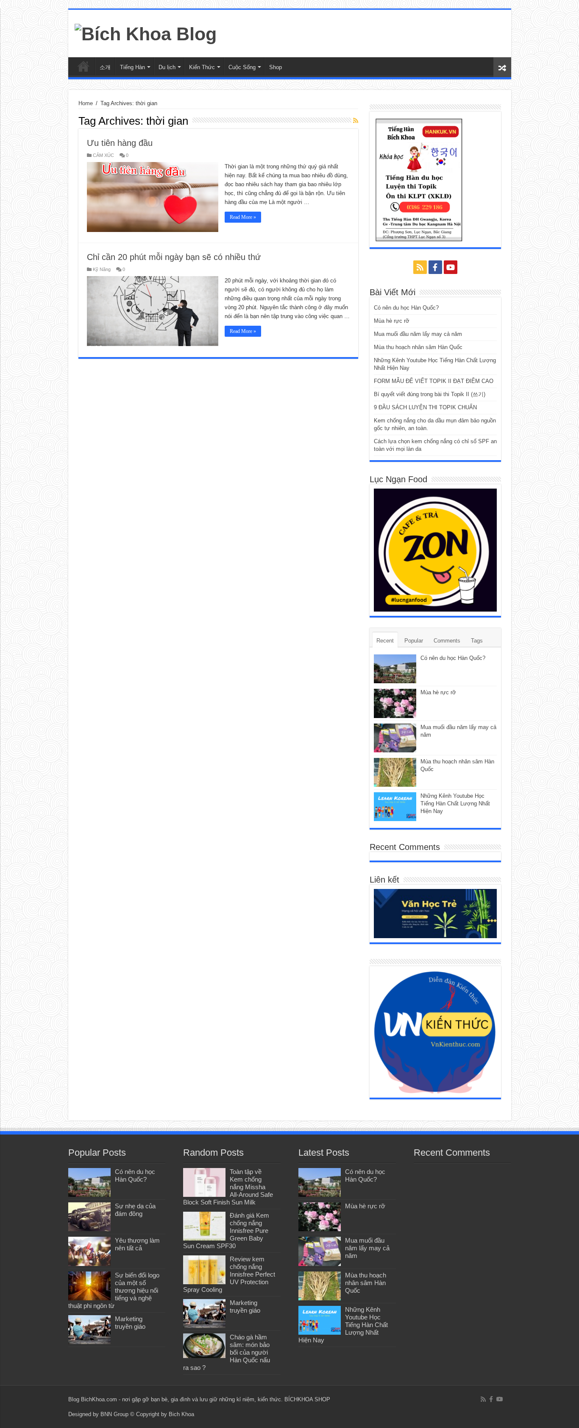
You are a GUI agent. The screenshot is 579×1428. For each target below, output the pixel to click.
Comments (447, 640)
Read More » (243, 217)
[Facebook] (435, 267)
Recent (385, 640)
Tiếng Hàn (132, 67)
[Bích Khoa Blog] (146, 32)
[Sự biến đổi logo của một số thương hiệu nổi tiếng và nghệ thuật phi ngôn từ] (89, 1286)
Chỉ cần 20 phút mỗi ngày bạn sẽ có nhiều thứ (174, 257)
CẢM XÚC (103, 155)
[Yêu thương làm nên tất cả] (89, 1251)
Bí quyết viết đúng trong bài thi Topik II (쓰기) (429, 394)
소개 (105, 67)
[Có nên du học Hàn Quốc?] (89, 1182)
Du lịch (167, 67)
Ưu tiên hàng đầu (120, 143)
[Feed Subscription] (355, 120)
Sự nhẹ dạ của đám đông (135, 1209)
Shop (275, 67)
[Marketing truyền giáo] (89, 1329)
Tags (477, 640)
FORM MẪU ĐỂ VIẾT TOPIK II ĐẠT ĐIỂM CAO (433, 381)
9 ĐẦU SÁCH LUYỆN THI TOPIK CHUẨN (425, 407)
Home (85, 103)
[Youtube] (450, 267)
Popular (413, 640)
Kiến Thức (202, 67)
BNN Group (114, 1414)
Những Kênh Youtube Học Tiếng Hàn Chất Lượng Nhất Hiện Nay (455, 803)
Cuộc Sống (242, 67)
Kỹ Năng (102, 269)
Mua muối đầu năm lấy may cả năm (418, 334)
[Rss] (420, 267)
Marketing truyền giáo (130, 1322)
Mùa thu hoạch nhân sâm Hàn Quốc (418, 347)
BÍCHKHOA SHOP (307, 1399)
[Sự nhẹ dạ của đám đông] (89, 1216)
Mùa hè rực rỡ (391, 321)
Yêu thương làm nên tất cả (137, 1244)
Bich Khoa (181, 1414)
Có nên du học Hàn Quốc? (406, 308)
